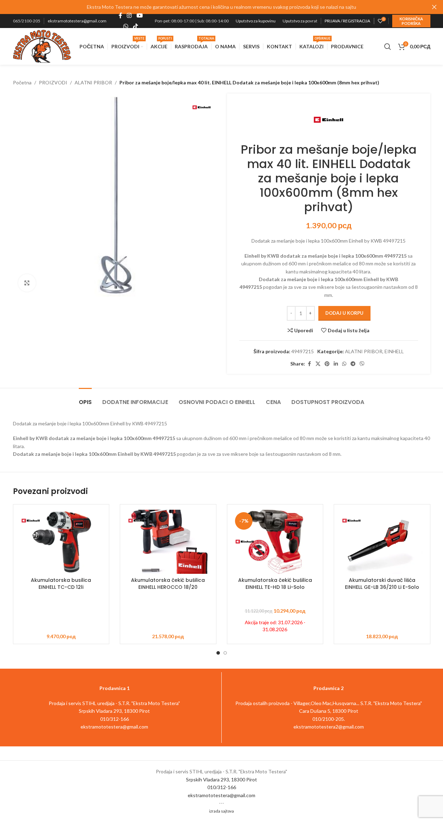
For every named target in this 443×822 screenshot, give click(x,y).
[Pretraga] (388, 47)
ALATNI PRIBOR (93, 82)
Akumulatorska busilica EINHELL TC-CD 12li (61, 584)
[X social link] (318, 364)
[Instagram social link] (129, 16)
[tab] (85, 398)
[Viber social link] (362, 364)
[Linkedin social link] (336, 364)
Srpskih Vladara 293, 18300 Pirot (221, 779)
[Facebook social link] (120, 16)
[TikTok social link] (135, 26)
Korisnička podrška (411, 21)
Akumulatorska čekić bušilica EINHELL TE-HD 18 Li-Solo (275, 584)
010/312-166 (221, 787)
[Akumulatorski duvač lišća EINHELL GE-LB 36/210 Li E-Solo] (382, 542)
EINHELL (394, 351)
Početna (22, 82)
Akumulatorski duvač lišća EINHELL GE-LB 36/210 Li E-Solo (382, 584)
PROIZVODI (53, 82)
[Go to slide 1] (218, 653)
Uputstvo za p (295, 20)
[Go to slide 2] (225, 653)
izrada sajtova (221, 811)
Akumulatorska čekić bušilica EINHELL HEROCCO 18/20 (168, 584)
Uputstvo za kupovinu (256, 20)
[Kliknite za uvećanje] (27, 283)
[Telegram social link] (353, 364)
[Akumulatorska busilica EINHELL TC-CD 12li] (61, 542)
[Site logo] (42, 46)
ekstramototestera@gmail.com (77, 20)
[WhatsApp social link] (126, 26)
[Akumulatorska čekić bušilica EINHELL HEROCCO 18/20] (168, 542)
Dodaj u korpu (344, 313)
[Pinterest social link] (327, 364)
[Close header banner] (434, 7)
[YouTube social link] (139, 16)
